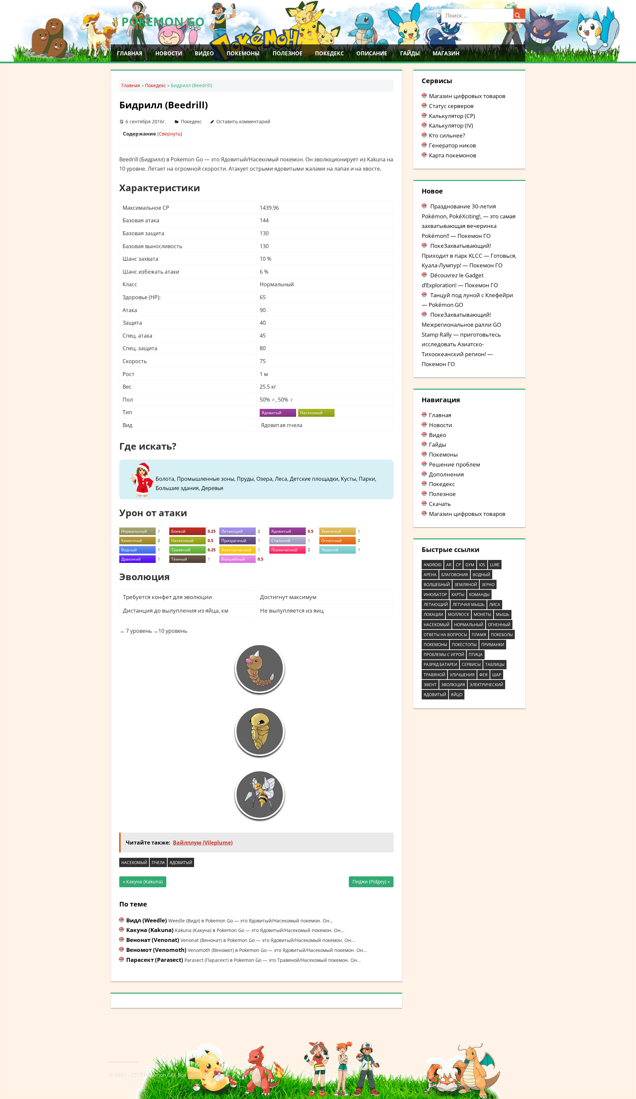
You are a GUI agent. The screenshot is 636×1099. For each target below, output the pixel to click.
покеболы (502, 634)
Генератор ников (452, 145)
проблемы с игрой (444, 654)
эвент (430, 684)
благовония (454, 574)
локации (433, 614)
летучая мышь (468, 604)
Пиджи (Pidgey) (369, 882)
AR (448, 565)
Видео (204, 53)
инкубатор (435, 594)
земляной (465, 584)
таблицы (494, 664)
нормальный (468, 625)
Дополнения (446, 474)
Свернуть (170, 134)
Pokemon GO (163, 22)
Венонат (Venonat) (152, 940)
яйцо (456, 694)
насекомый (134, 862)
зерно (488, 584)
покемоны (435, 644)
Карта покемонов (452, 155)
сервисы (471, 664)
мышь (502, 614)
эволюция (453, 684)
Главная (129, 53)
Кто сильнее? (447, 135)
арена (430, 574)
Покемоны (243, 53)
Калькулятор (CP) (452, 116)
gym (469, 565)
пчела (158, 862)
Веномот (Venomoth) (156, 950)
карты (457, 594)
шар (496, 675)
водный (481, 574)
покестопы (464, 644)
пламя (479, 634)
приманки (492, 644)
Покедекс (329, 53)
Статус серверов (451, 106)
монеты (482, 614)
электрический (486, 684)
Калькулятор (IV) (451, 125)
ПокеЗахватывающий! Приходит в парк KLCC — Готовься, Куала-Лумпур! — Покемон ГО (469, 255)
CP (458, 565)
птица (476, 654)
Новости (168, 53)
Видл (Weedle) (146, 920)
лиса (494, 604)
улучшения (462, 675)
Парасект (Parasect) (154, 959)
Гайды (410, 53)
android (433, 565)
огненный (499, 625)
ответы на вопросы (445, 634)
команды (479, 594)
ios (482, 565)
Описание (371, 53)
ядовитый (181, 862)
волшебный (437, 584)
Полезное (287, 53)
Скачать (440, 504)
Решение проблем (454, 464)
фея (483, 675)
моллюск (458, 614)
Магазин (446, 53)
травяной (434, 675)
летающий (436, 604)
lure (495, 565)
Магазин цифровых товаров (467, 96)
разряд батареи (440, 664)
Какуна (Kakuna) (144, 882)
